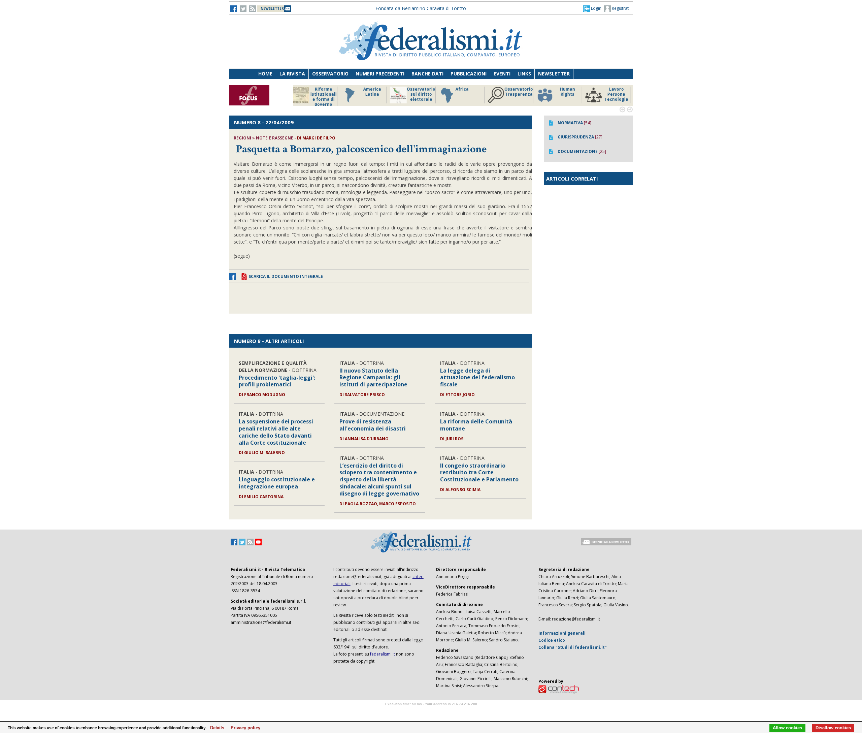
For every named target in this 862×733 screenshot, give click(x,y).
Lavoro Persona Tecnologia (569, 94)
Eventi (502, 73)
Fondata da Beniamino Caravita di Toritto (420, 8)
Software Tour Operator (431, 711)
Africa (414, 89)
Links (524, 73)
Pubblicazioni (469, 73)
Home (265, 73)
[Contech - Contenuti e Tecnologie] (558, 689)
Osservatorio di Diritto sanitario (617, 94)
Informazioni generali (562, 633)
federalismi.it (382, 654)
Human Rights (520, 92)
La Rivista (292, 73)
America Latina (325, 92)
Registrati (620, 8)
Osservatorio (330, 73)
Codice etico (551, 640)
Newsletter (554, 73)
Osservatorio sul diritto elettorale (373, 94)
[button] (592, 8)
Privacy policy (243, 728)
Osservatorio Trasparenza (471, 92)
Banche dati (427, 73)
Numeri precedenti (380, 73)
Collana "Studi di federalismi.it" (572, 647)
